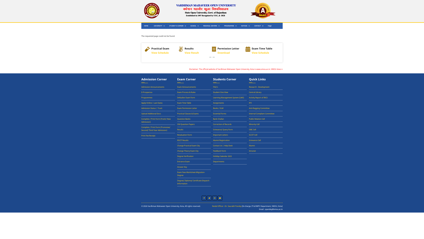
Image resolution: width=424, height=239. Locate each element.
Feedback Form (219, 151)
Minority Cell (254, 124)
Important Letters (220, 135)
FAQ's (215, 87)
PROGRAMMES (229, 26)
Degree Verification (185, 156)
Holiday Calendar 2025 (222, 156)
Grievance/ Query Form (223, 129)
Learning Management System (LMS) (228, 97)
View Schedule (160, 52)
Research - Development (259, 87)
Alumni (252, 145)
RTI (250, 103)
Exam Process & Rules (186, 92)
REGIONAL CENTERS (210, 26)
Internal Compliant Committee (261, 113)
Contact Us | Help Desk (223, 145)
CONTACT (257, 26)
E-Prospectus (146, 92)
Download (224, 52)
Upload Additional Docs (151, 113)
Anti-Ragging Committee (259, 108)
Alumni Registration (221, 140)
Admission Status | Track (151, 108)
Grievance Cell (255, 140)
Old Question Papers (186, 124)
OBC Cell (252, 129)
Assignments (218, 103)
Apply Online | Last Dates (152, 103)
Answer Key (182, 167)
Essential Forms (219, 113)
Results (180, 129)
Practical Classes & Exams (188, 113)
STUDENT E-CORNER (176, 26)
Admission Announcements (152, 87)
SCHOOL (193, 26)
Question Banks (183, 119)
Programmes (146, 97)
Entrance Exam (183, 161)
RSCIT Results (182, 140)
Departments (218, 161)
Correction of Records (222, 124)
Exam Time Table (184, 103)
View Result (192, 52)
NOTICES (244, 26)
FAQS (270, 26)
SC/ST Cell (253, 135)
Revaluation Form (184, 135)
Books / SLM (218, 108)
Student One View (220, 92)
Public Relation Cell (257, 119)
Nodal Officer (217, 206)
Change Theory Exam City (187, 151)
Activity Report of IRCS (258, 97)
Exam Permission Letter (187, 108)
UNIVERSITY (158, 26)
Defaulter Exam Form (186, 97)
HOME (146, 26)
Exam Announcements (186, 87)
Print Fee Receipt (148, 135)
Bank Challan (218, 119)
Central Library (255, 92)
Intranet (252, 151)
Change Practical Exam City (188, 145)
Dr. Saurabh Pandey (233, 206)
